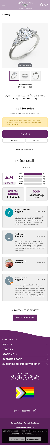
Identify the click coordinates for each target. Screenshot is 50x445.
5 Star (21, 174)
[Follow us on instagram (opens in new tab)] (36, 377)
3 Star (21, 179)
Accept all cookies (33, 439)
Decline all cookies (17, 439)
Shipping (13, 140)
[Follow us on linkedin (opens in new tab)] (25, 377)
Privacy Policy (16, 423)
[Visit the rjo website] (34, 410)
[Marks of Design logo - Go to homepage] (25, 5)
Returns (37, 140)
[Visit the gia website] (16, 410)
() (43, 174)
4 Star (21, 176)
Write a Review (25, 318)
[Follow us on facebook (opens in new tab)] (30, 377)
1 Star (21, 184)
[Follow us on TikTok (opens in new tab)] (19, 377)
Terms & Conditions (31, 423)
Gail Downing (20, 260)
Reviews (25, 167)
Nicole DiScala (21, 278)
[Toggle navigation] (4, 5)
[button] (41, 4)
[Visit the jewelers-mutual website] (26, 410)
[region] (25, 45)
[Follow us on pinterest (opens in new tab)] (13, 377)
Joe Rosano (20, 234)
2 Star (21, 181)
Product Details (25, 161)
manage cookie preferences (23, 433)
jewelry (7, 15)
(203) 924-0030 (25, 87)
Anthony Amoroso (22, 209)
